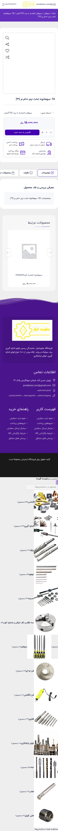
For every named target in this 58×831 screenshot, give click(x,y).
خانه (54, 13)
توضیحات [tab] (46, 173)
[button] (49, 252)
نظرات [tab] (26, 173)
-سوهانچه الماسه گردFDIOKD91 (29, 275)
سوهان (47, 13)
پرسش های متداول (44, 438)
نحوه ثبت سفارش (45, 418)
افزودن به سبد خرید (22, 132)
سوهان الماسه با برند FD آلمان (29, 13)
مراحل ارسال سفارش (43, 428)
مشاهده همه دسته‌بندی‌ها (46, 829)
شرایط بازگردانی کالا (44, 433)
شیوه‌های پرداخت (45, 423)
